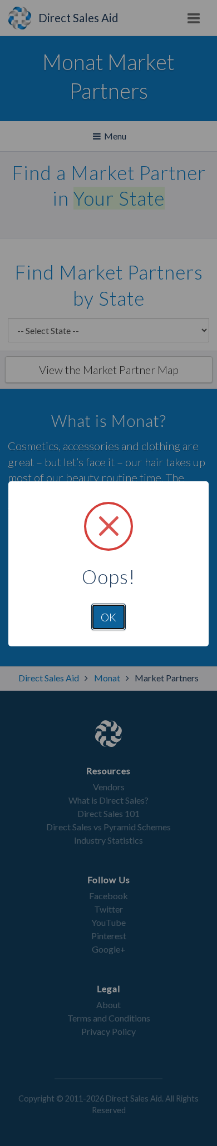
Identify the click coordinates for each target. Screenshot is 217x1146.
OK (108, 617)
